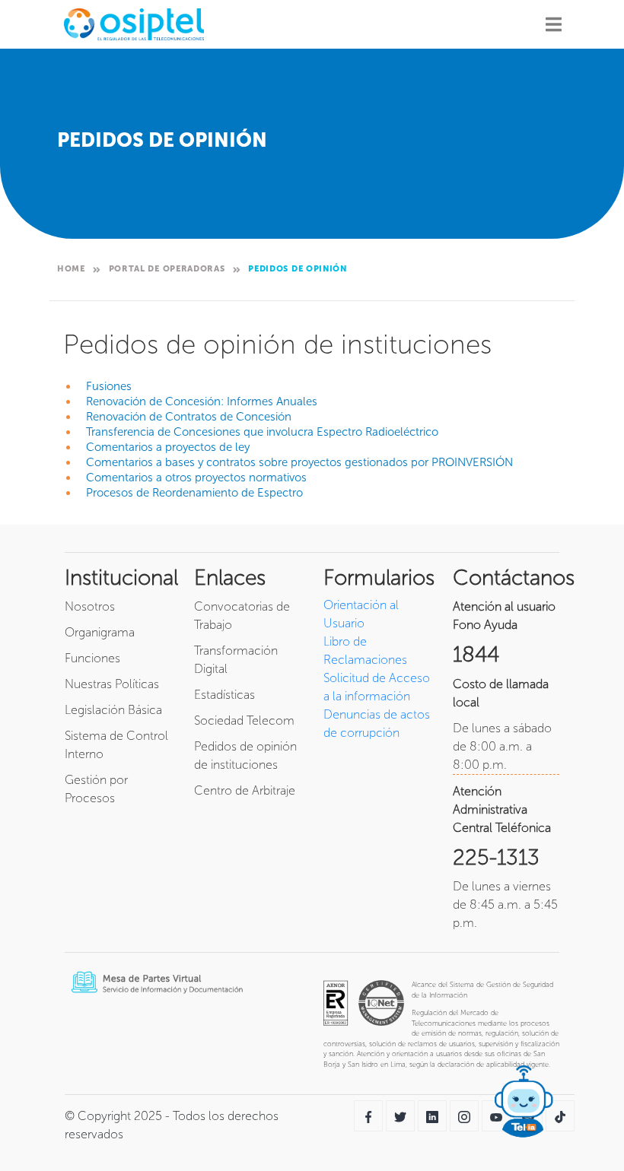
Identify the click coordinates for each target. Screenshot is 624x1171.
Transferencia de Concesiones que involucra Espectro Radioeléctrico (262, 432)
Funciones (92, 658)
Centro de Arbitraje (244, 790)
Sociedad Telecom (244, 720)
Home (71, 269)
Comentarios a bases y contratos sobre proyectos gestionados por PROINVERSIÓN (299, 462)
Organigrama (100, 632)
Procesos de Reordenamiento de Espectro (194, 493)
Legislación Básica (113, 710)
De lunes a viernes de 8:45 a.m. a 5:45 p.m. (505, 904)
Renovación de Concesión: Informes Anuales (201, 401)
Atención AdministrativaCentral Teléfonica (502, 809)
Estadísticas (224, 694)
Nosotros (90, 606)
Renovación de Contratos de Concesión (188, 417)
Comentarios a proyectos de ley (168, 447)
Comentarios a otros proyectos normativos (196, 477)
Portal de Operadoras (167, 269)
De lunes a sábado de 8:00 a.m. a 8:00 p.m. (502, 746)
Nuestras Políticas (112, 684)
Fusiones (109, 386)
